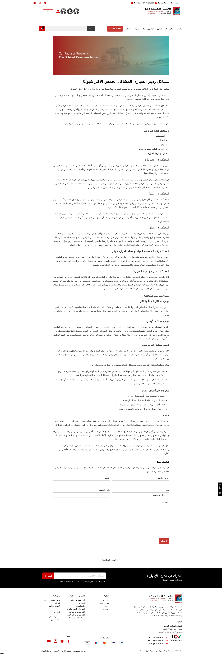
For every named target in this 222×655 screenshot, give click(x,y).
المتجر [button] (159, 29)
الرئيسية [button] (180, 29)
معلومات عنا (104, 603)
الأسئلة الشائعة (54, 606)
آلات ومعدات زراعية (77, 600)
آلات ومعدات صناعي (77, 612)
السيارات (81, 603)
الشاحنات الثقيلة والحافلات (75, 609)
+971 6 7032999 (148, 3)
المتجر (106, 606)
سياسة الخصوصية (79, 651)
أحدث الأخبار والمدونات (51, 600)
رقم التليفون (104, 490)
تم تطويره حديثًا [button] (148, 29)
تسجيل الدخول (54, 616)
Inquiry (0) (220, 489)
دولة (167, 490)
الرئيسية (106, 600)
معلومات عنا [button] (169, 29)
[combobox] (69, 28)
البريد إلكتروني (162, 478)
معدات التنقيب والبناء (77, 617)
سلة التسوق (55, 619)
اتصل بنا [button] (127, 29)
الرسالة (166, 502)
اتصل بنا (106, 609)
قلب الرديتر (80, 606)
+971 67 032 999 (155, 637)
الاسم (107, 478)
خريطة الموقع (46, 651)
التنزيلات (57, 603)
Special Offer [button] (115, 29)
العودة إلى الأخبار (109, 560)
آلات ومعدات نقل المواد (76, 615)
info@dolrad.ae (174, 3)
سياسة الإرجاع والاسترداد (62, 651)
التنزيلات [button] (136, 29)
